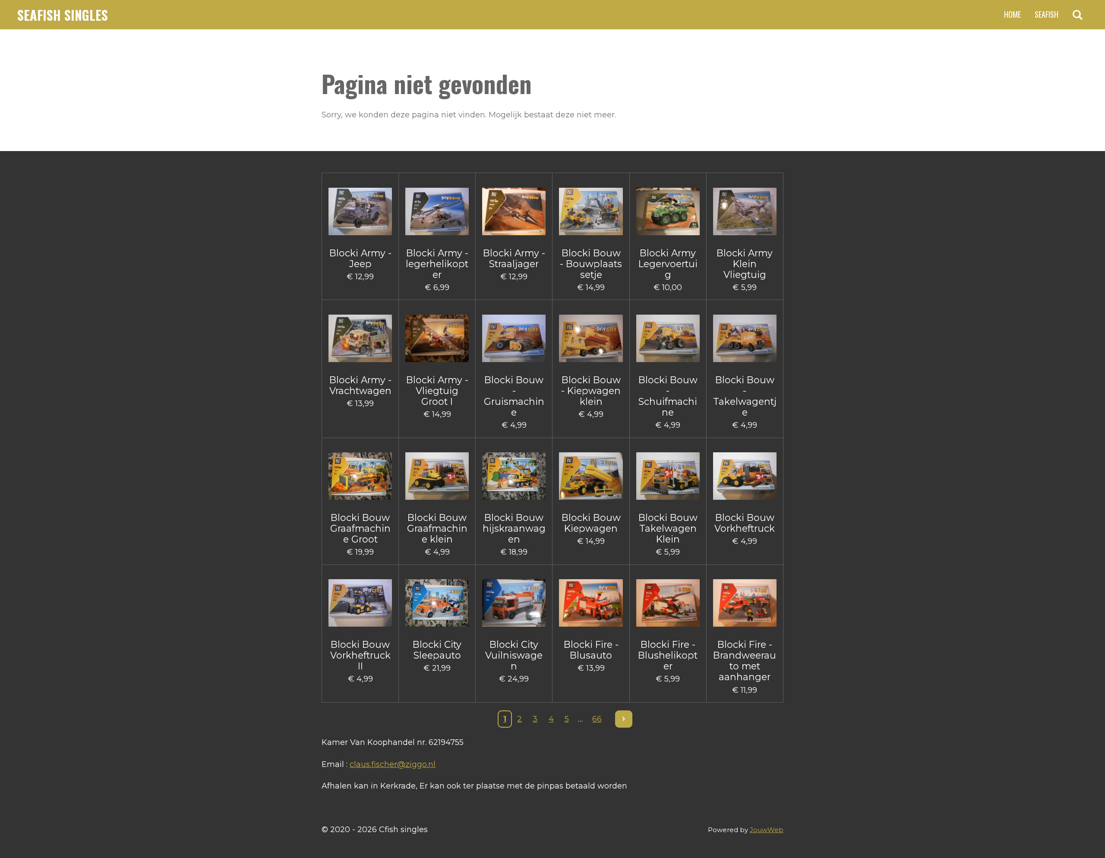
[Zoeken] (1077, 15)
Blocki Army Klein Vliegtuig (745, 264)
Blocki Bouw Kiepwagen (591, 523)
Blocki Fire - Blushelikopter (668, 655)
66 (597, 719)
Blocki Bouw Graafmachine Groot (360, 528)
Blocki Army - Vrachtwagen (360, 385)
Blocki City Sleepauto (437, 650)
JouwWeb (766, 830)
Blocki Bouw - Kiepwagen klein (591, 391)
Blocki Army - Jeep (360, 258)
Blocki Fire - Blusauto (591, 650)
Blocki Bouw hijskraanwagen (514, 528)
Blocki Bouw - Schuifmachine (668, 396)
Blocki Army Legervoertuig (668, 264)
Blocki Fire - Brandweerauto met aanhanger (744, 661)
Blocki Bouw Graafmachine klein (437, 528)
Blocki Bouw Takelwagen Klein (668, 528)
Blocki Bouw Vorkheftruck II (360, 655)
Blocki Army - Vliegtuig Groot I (437, 391)
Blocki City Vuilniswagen (514, 655)
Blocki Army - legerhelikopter (437, 264)
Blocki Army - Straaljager (514, 258)
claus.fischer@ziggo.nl (393, 764)
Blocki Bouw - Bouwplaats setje (591, 264)
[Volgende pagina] (624, 719)
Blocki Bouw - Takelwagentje (745, 396)
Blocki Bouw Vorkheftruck (744, 523)
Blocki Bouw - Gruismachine (514, 396)
